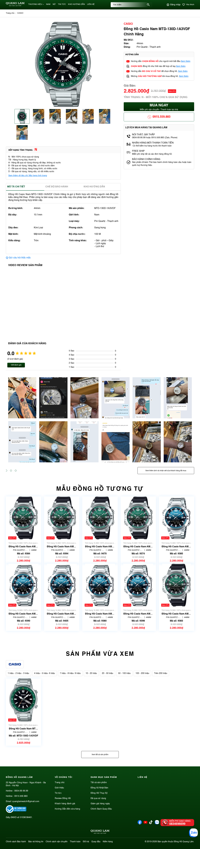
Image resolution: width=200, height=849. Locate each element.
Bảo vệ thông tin (35, 842)
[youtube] (145, 824)
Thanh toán (75, 842)
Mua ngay (159, 107)
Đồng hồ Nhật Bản (99, 788)
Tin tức (58, 793)
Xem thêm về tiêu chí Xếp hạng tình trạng (27, 176)
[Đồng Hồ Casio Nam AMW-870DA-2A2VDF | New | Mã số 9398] (138, 585)
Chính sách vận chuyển (56, 842)
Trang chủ (59, 783)
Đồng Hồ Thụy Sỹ (99, 793)
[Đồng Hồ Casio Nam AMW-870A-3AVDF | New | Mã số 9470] (100, 517)
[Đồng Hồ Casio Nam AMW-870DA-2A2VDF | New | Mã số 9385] (176, 517)
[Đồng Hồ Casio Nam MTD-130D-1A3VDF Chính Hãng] (23, 699)
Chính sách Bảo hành (16, 842)
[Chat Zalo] (193, 832)
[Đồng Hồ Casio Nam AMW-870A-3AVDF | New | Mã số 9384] (23, 517)
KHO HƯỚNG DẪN (76, 4)
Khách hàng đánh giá (65, 804)
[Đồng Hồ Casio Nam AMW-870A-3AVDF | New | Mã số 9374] (138, 517)
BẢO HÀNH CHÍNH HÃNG (146, 159)
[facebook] (140, 824)
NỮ (54, 4)
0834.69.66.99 (21, 791)
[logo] (15, 6)
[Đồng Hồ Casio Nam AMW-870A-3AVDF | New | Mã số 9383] (176, 585)
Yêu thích (190, 5)
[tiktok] (151, 823)
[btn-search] (148, 4)
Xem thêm (185, 61)
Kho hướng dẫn (94, 187)
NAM (48, 4)
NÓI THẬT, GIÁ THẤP (143, 135)
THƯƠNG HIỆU (35, 4)
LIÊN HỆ (91, 4)
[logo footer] (100, 832)
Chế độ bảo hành (56, 187)
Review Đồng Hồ (63, 798)
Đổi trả (86, 842)
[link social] (16, 812)
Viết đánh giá (16, 365)
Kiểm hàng (108, 842)
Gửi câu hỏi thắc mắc (20, 258)
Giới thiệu (59, 788)
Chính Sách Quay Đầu (101, 809)
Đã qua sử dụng (98, 798)
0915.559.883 (161, 116)
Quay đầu (95, 842)
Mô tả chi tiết (16, 187)
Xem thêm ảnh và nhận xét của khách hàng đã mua (165, 471)
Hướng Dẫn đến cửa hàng (67, 809)
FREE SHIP (138, 151)
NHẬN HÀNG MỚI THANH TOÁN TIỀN (153, 143)
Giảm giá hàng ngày (100, 804)
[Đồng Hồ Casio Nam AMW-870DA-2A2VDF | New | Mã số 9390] (23, 585)
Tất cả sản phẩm (99, 783)
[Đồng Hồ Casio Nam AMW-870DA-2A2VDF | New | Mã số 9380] (100, 585)
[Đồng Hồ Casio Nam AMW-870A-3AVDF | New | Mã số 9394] (61, 517)
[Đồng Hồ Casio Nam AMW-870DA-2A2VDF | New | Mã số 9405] (62, 585)
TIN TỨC (62, 4)
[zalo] (157, 824)
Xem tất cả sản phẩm (100, 755)
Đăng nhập (175, 5)
